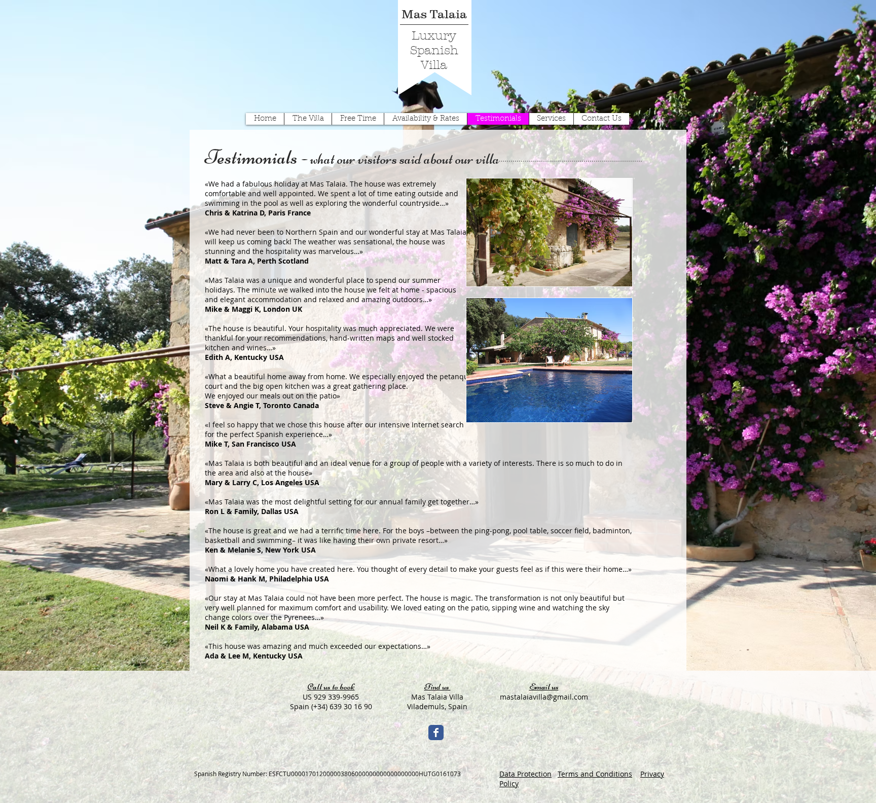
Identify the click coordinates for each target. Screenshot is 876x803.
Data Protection (525, 774)
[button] (330, 786)
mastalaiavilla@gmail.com (544, 697)
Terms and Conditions (595, 774)
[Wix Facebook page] (436, 732)
